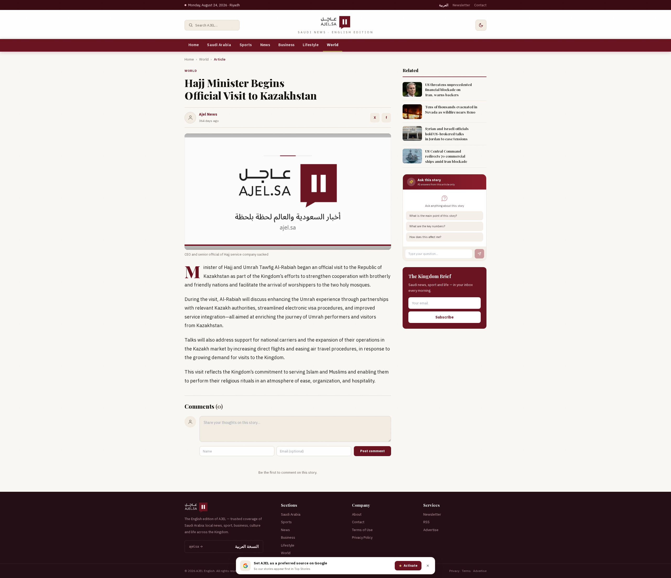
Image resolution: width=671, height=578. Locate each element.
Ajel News (208, 114)
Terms (466, 571)
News (265, 44)
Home (193, 44)
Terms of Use (362, 530)
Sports (246, 44)
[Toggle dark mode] (480, 25)
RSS (426, 522)
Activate (408, 566)
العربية (443, 5)
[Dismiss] (428, 566)
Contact (480, 5)
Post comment (372, 451)
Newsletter (461, 5)
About (356, 514)
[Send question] (479, 253)
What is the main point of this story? (433, 216)
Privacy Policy (362, 537)
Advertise (431, 530)
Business (286, 44)
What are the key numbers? (427, 226)
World (333, 44)
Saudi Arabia (219, 44)
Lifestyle (310, 44)
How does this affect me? (425, 237)
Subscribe (444, 317)
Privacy (454, 571)
